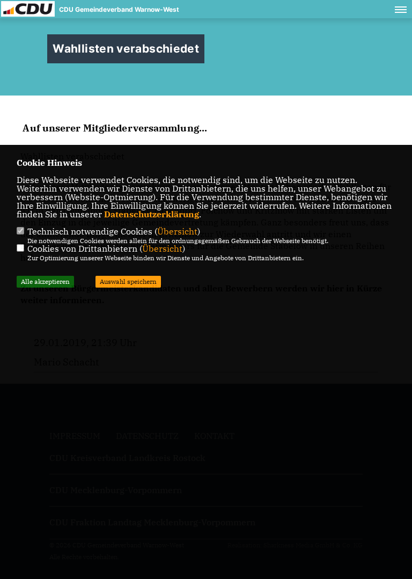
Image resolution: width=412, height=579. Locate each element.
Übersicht (177, 231)
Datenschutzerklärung (151, 214)
